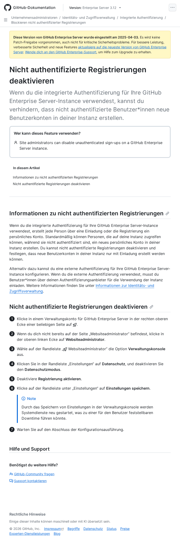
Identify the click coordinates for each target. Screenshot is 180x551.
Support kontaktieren (30, 481)
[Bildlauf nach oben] (169, 540)
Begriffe (74, 529)
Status (111, 529)
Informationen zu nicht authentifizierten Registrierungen (86, 213)
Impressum (52, 529)
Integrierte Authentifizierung (141, 17)
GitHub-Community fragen (34, 474)
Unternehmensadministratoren (34, 17)
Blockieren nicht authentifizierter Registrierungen (48, 22)
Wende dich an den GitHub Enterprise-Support (60, 52)
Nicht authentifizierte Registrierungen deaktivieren (78, 306)
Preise (125, 529)
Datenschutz (93, 529)
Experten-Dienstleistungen (29, 534)
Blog (57, 534)
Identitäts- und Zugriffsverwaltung (88, 17)
